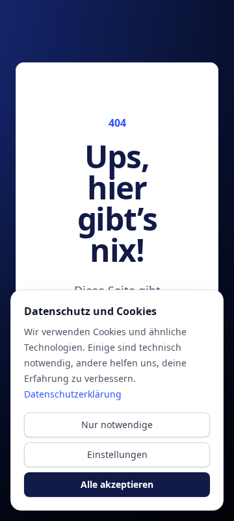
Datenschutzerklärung (73, 394)
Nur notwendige (117, 424)
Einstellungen (117, 454)
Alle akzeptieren (117, 484)
